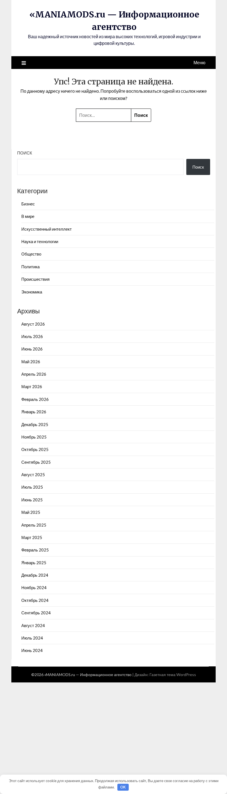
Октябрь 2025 (34, 449)
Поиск (24, 152)
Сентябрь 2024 (36, 612)
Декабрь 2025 (34, 424)
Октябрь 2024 (34, 600)
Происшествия (35, 279)
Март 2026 (31, 386)
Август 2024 (33, 625)
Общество (31, 253)
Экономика (31, 291)
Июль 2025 (32, 486)
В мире (27, 216)
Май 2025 (30, 512)
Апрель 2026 (33, 374)
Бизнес (28, 203)
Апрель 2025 (33, 524)
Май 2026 (30, 361)
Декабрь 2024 (34, 575)
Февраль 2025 (35, 549)
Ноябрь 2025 (34, 436)
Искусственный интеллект (46, 228)
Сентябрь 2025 (36, 462)
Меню (199, 62)
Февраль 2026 (35, 399)
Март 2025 (31, 537)
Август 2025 (33, 474)
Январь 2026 (33, 411)
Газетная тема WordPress (172, 674)
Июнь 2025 (32, 499)
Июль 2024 (32, 637)
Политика (30, 266)
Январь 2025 (33, 562)
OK (123, 787)
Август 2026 (33, 323)
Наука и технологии (39, 241)
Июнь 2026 (32, 348)
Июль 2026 (32, 336)
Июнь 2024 (32, 650)
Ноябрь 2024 (34, 587)
